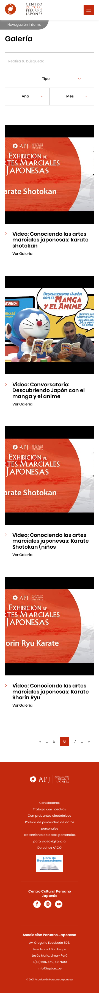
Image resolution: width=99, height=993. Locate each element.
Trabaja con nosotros (49, 809)
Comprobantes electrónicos (49, 815)
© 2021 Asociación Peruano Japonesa (49, 979)
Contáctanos (49, 803)
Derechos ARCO (49, 847)
